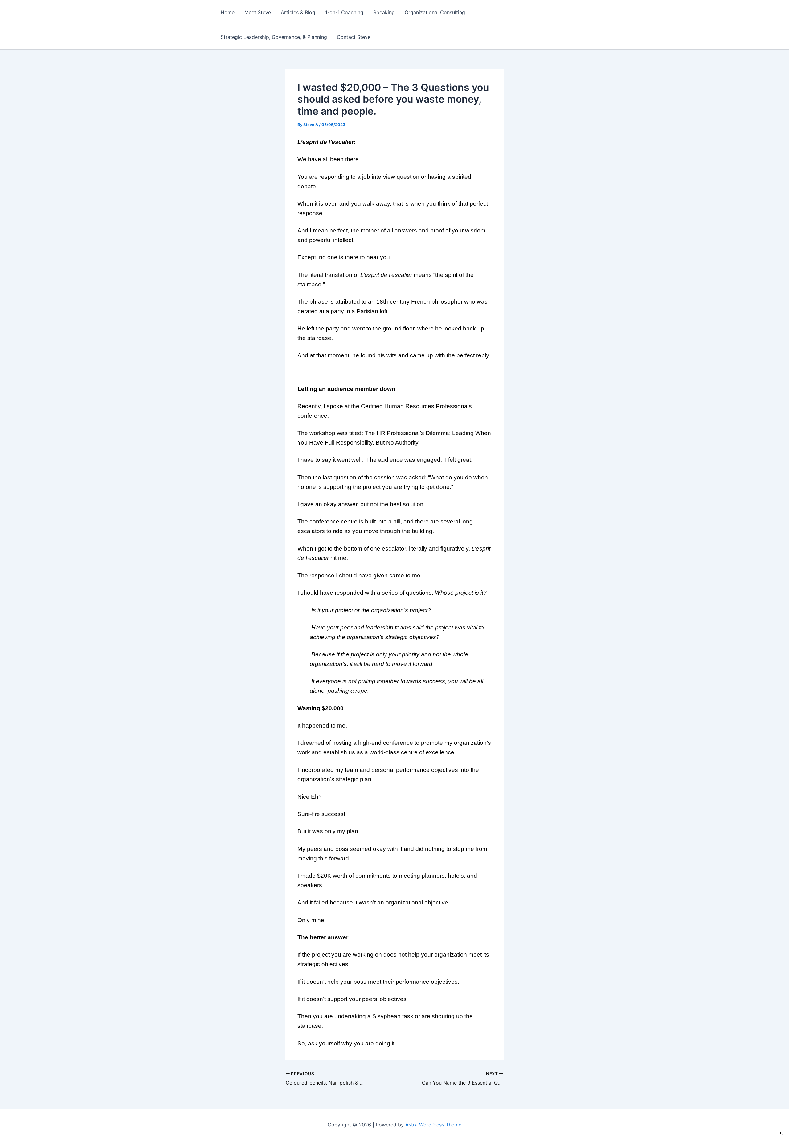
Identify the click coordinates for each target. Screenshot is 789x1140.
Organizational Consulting (435, 12)
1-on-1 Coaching (344, 12)
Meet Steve (257, 12)
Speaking (384, 12)
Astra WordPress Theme (433, 1125)
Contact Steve (353, 37)
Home (228, 12)
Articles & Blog (298, 12)
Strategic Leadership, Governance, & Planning (274, 37)
